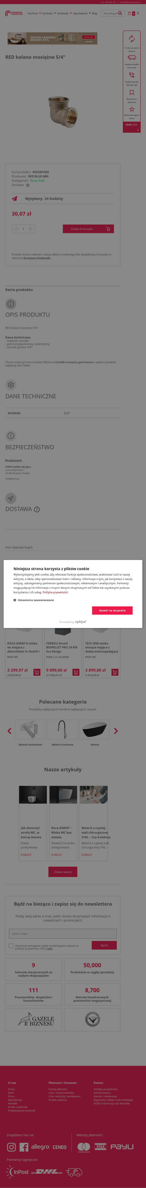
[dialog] (73, 594)
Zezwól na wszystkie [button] (112, 610)
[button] (34, 600)
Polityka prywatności (55, 592)
